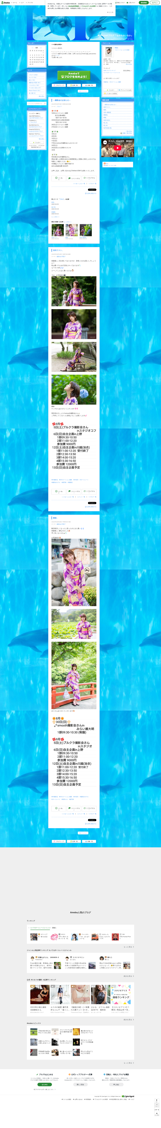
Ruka (116, 48)
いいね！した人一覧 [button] (79, 183)
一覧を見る (128, 131)
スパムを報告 (67, 1099)
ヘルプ (132, 1099)
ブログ (59, 106)
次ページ (83, 91)
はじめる (45, 1084)
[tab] (40, 928)
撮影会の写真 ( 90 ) (34, 82)
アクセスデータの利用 (101, 1099)
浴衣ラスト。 (58, 250)
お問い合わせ (78, 1099)
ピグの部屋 (126, 50)
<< (32, 48)
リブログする (90, 178)
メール (57, 55)
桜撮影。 (54, 212)
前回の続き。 (107, 120)
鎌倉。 (55, 518)
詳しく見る (80, 1084)
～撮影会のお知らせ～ (62, 100)
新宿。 (53, 202)
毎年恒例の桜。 (108, 128)
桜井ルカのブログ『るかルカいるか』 (115, 35)
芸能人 (54, 928)
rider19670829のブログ (36, 118)
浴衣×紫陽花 (107, 112)
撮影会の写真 (61, 256)
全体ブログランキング (110, 70)
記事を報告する (91, 193)
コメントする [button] (75, 178)
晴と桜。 (106, 123)
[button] (156, 1114)
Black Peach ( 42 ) (34, 90)
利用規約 (88, 1099)
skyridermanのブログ (35, 127)
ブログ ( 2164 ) (33, 75)
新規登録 (144, 3)
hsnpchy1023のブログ (36, 131)
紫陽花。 (106, 115)
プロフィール (118, 50)
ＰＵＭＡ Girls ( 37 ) (35, 88)
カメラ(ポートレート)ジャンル (112, 72)
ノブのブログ (33, 122)
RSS (107, 163)
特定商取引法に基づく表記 (119, 1099)
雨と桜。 (106, 125)
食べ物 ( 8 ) (32, 93)
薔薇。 (105, 117)
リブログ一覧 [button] (92, 183)
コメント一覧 (81, 497)
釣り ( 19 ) (32, 80)
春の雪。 (54, 207)
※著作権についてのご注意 (110, 165)
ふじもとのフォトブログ (36, 136)
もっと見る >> (55, 217)
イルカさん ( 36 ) (34, 85)
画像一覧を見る (127, 133)
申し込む (116, 1084)
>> (41, 48)
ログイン (155, 3)
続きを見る (129, 64)
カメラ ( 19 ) (32, 77)
